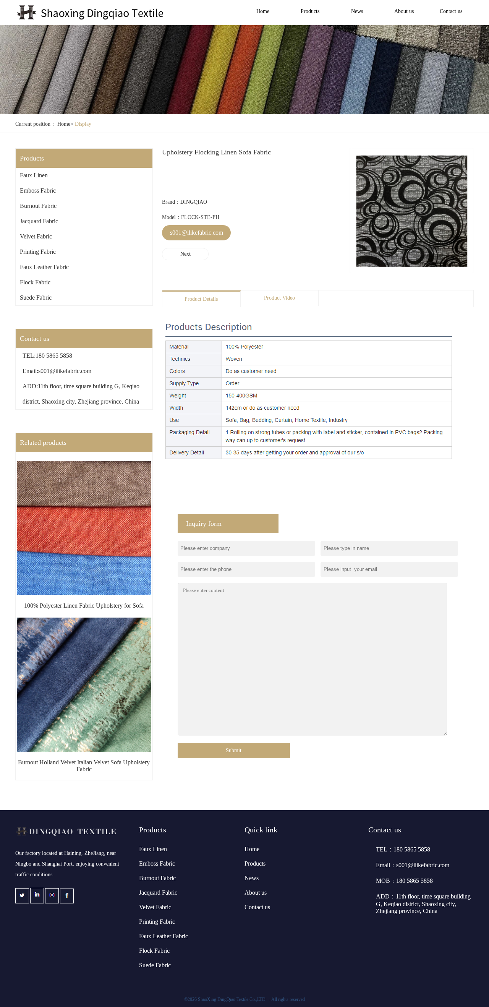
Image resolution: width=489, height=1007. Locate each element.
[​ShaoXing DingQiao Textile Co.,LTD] (91, 18)
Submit (233, 750)
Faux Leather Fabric (44, 267)
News (357, 11)
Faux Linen (34, 175)
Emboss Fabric (38, 190)
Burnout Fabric (38, 206)
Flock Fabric (35, 282)
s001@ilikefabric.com (196, 232)
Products (310, 11)
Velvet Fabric (36, 236)
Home (262, 11)
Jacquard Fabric (39, 221)
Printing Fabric (38, 251)
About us (404, 11)
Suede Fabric (36, 297)
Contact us (451, 11)
